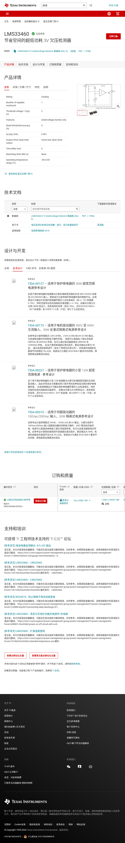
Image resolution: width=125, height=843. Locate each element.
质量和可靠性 (73, 737)
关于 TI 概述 (10, 710)
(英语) (73, 51)
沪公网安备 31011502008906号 (41, 837)
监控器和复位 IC (32, 21)
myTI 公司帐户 (11, 772)
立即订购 (113, 36)
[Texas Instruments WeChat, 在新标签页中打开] (68, 768)
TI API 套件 (9, 766)
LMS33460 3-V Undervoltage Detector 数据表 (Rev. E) (43, 51)
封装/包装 (71, 732)
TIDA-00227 (36, 370)
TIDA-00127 (36, 283)
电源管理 (16, 21)
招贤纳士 (8, 715)
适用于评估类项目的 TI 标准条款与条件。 (23, 452)
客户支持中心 (73, 726)
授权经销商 (27, 783)
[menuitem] (109, 14)
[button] (7, 14)
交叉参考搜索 (73, 721)
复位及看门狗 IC (51, 21)
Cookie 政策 (20, 824)
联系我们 (71, 710)
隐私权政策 (34, 824)
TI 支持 (55, 670)
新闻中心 (8, 721)
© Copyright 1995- (15, 830)
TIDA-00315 (36, 412)
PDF (80, 51)
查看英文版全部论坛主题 (43, 655)
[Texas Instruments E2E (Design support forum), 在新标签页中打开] (79, 768)
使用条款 (75, 664)
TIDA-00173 (36, 325)
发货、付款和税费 (12, 777)
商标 (71, 824)
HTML (88, 51)
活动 (6, 732)
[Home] (20, 5)
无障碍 (7, 824)
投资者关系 (9, 737)
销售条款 (48, 824)
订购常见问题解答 (12, 783)
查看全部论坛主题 (15, 655)
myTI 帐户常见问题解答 (78, 743)
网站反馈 (81, 824)
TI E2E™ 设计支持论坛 (77, 715)
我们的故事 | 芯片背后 (14, 726)
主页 (6, 21)
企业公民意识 (10, 748)
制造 (6, 743)
